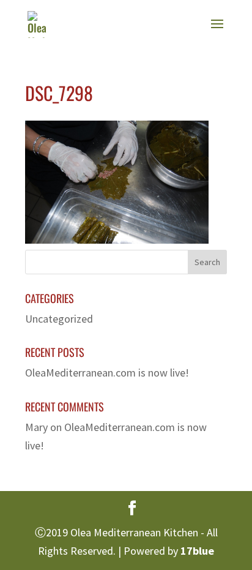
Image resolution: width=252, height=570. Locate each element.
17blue (197, 551)
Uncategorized (59, 319)
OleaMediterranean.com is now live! (107, 373)
